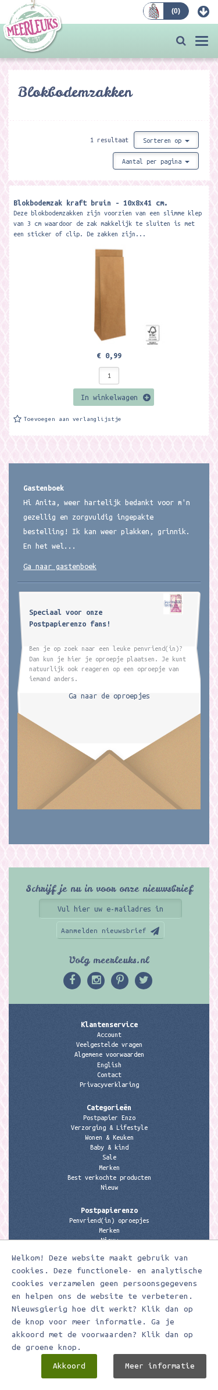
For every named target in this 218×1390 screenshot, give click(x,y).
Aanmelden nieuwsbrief (103, 930)
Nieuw (109, 1187)
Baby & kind (109, 1147)
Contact (109, 1074)
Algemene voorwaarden (109, 1054)
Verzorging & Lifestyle (109, 1127)
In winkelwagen (109, 397)
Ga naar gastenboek (60, 566)
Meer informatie (160, 1366)
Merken (109, 1167)
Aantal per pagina (153, 161)
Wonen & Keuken (109, 1137)
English (109, 1064)
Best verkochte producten (109, 1177)
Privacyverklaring (109, 1084)
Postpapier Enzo (109, 1117)
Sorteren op (164, 140)
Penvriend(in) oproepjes (109, 1220)
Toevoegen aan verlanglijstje (72, 419)
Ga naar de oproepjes (109, 696)
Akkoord (69, 1366)
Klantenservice (109, 1024)
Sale (109, 1157)
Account (109, 1034)
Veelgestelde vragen (109, 1044)
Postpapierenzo (109, 1210)
